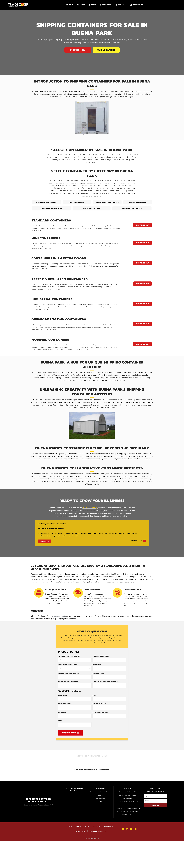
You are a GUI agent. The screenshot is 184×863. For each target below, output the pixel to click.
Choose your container (69, 656)
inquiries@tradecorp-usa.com (128, 801)
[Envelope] (135, 829)
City (60, 721)
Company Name (64, 704)
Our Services (100, 798)
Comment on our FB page (128, 795)
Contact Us (136, 540)
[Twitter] (127, 829)
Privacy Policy (80, 831)
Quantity (96, 665)
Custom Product (133, 589)
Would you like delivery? (69, 673)
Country (62, 712)
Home (70, 826)
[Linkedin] (131, 829)
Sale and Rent (92, 589)
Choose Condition (100, 656)
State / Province (100, 712)
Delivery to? (98, 673)
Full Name (62, 695)
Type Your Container (68, 665)
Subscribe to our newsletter (155, 791)
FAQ (100, 801)
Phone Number (99, 704)
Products (96, 826)
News (87, 826)
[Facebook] (123, 829)
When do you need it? (68, 682)
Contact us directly (128, 798)
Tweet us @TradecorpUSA (128, 792)
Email (94, 695)
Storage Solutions (55, 589)
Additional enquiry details (105, 682)
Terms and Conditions (98, 831)
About (78, 826)
